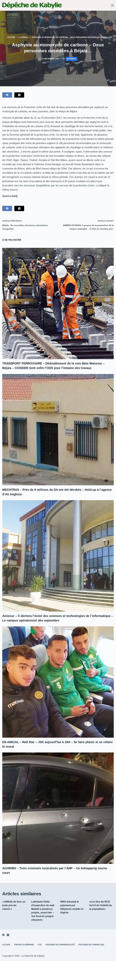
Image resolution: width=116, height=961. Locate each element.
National (71, 59)
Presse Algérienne (24, 945)
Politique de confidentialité (60, 945)
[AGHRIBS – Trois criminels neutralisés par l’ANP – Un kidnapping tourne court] (58, 808)
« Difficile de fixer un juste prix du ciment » (13, 905)
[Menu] (112, 5)
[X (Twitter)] (19, 95)
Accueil (6, 945)
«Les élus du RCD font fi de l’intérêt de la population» (100, 905)
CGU (40, 945)
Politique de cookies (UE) (91, 945)
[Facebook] (7, 95)
